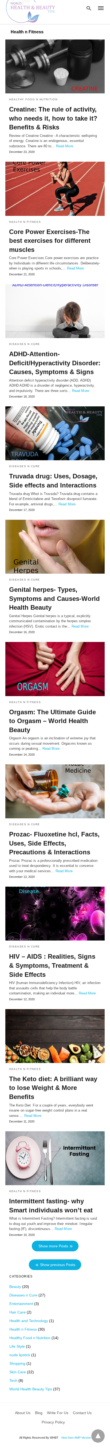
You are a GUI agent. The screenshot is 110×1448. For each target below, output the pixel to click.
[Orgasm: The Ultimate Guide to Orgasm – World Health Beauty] (55, 669)
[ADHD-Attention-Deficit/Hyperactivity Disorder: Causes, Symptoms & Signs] (55, 311)
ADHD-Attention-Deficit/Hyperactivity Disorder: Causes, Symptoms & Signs (54, 362)
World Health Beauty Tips (30, 1389)
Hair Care (17, 1312)
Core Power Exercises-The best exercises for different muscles (50, 240)
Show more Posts (53, 1246)
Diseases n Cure (24, 344)
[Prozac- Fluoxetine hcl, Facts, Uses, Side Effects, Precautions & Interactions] (55, 791)
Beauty (15, 1286)
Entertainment (21, 1304)
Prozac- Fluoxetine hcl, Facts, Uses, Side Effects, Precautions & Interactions (54, 843)
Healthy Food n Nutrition (33, 99)
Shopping (17, 1363)
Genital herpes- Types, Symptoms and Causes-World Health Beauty (54, 598)
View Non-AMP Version (76, 1437)
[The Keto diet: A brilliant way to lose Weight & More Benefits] (55, 1036)
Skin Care (17, 1372)
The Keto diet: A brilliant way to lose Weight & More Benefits (53, 1087)
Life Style (17, 1346)
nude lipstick (19, 1355)
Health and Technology (28, 1321)
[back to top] (98, 1436)
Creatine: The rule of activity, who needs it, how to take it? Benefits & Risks (53, 118)
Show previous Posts (57, 1265)
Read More (64, 146)
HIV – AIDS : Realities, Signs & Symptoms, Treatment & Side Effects (52, 965)
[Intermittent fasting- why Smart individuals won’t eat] (55, 1158)
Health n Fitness (25, 221)
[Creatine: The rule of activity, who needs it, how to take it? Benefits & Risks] (55, 66)
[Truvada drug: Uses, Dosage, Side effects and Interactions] (55, 433)
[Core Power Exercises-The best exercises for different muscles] (55, 189)
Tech (13, 1380)
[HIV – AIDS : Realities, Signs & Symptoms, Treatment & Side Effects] (55, 914)
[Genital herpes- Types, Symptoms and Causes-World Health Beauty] (55, 547)
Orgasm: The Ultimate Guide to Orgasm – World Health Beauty (52, 720)
